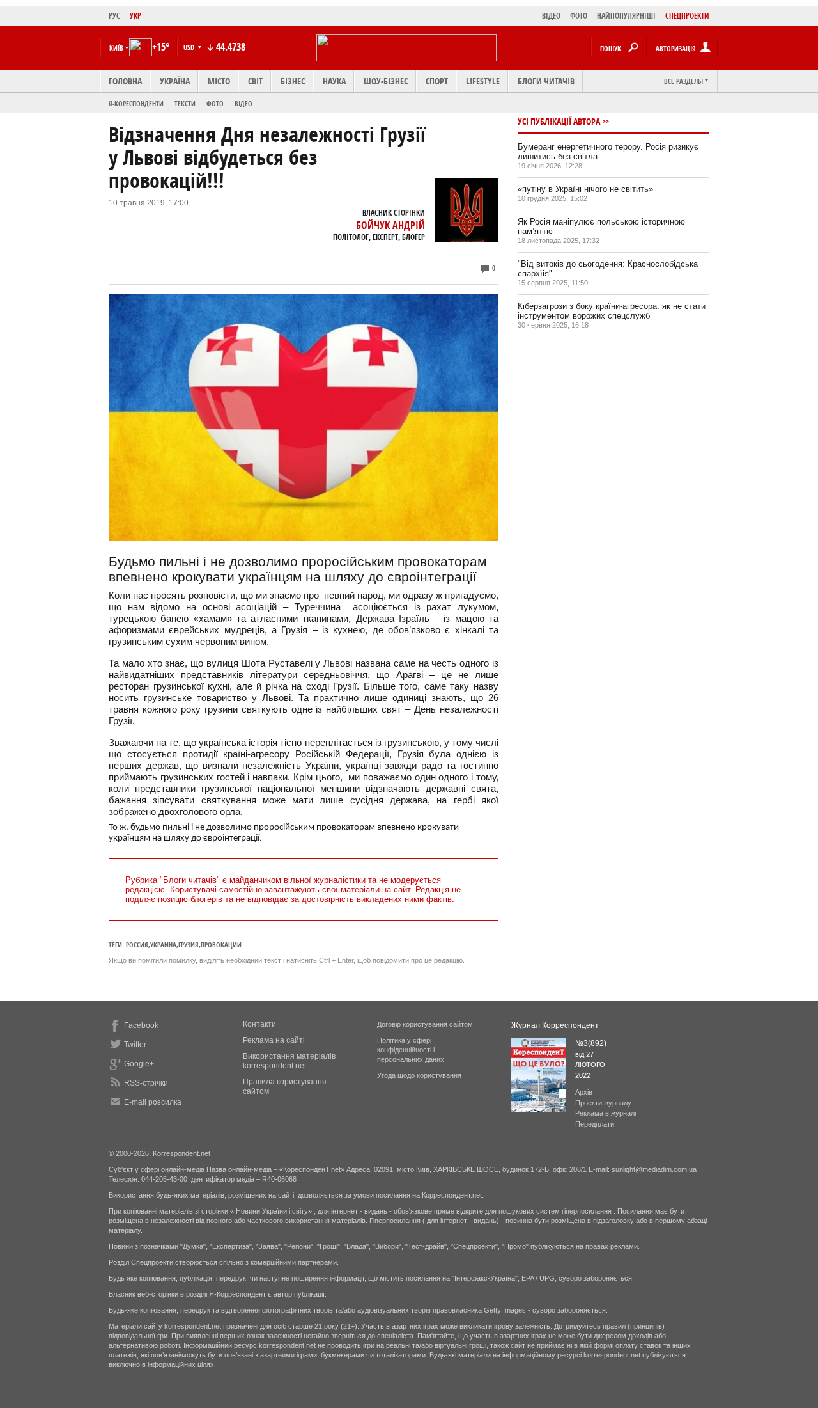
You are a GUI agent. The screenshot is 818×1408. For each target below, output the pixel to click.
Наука (334, 81)
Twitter (135, 1044)
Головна (125, 81)
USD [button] (189, 47)
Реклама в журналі (605, 1113)
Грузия (188, 944)
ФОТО (578, 15)
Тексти (185, 103)
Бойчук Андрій (390, 225)
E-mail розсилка (152, 1102)
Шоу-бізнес (386, 81)
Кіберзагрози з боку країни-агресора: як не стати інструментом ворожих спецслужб (612, 310)
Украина (163, 944)
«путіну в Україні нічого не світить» (585, 189)
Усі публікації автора (559, 121)
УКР (135, 15)
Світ (255, 81)
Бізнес (293, 81)
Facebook (141, 1025)
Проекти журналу (603, 1103)
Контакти (259, 1024)
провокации (221, 944)
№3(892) (590, 1043)
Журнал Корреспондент (555, 1025)
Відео (243, 103)
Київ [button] (116, 47)
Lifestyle (483, 81)
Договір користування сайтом (425, 1024)
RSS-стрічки (146, 1083)
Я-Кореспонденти (136, 103)
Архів (583, 1092)
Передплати (594, 1124)
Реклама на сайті (274, 1040)
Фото (215, 103)
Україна (175, 81)
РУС (114, 15)
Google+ (139, 1063)
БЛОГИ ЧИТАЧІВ (546, 81)
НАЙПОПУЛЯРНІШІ (626, 15)
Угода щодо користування (419, 1075)
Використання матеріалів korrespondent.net (289, 1061)
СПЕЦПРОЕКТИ (687, 15)
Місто (219, 81)
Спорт (437, 81)
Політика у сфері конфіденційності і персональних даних (410, 1049)
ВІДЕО (551, 15)
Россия (137, 944)
